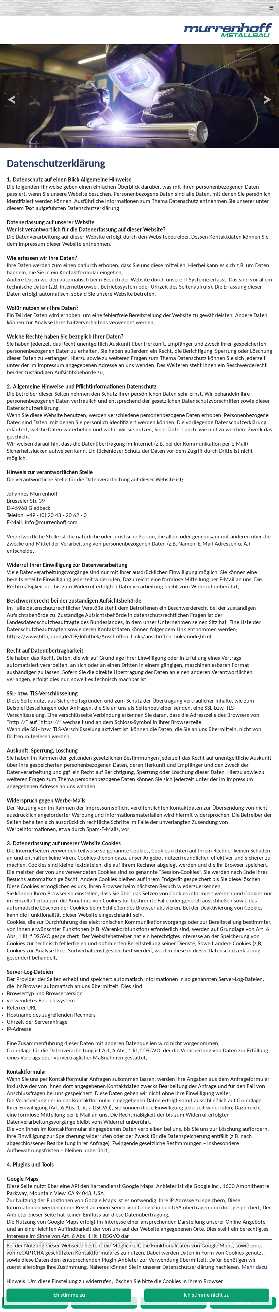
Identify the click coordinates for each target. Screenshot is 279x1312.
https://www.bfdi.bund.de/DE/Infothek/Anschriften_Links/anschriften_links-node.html (109, 637)
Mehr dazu (254, 1267)
